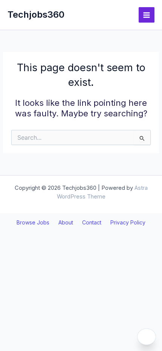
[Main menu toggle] (146, 15)
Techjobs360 (36, 14)
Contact (91, 222)
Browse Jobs (33, 222)
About (65, 222)
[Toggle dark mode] (146, 336)
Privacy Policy (127, 222)
